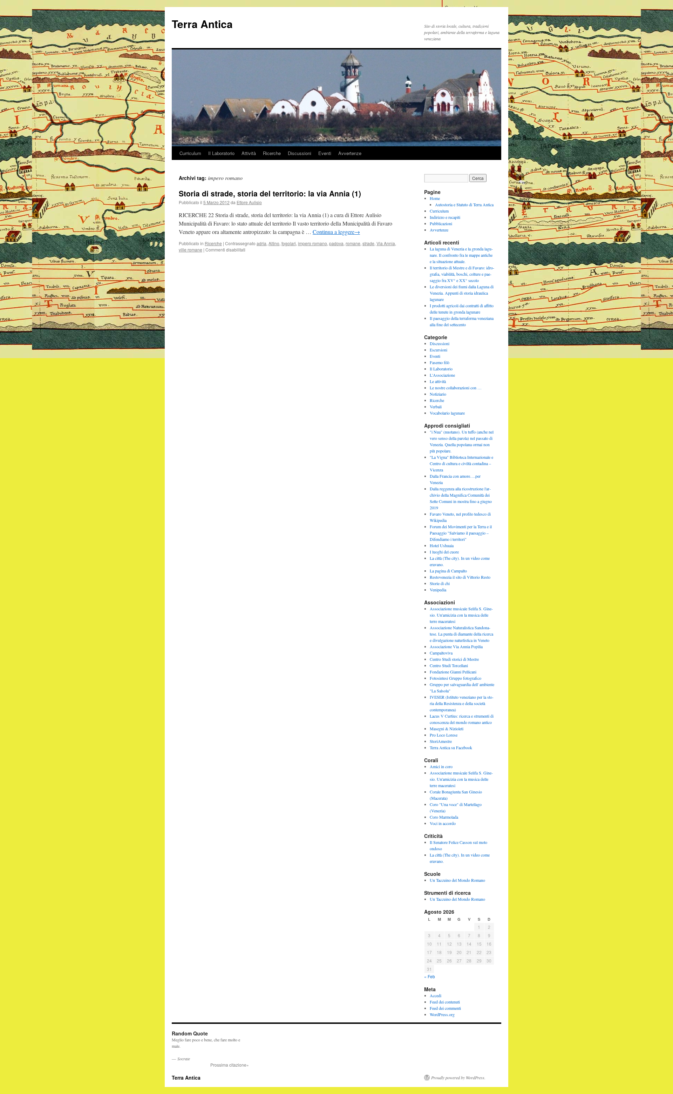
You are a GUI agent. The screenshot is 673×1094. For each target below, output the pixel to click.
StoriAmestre (441, 741)
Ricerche (272, 153)
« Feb (429, 976)
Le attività (438, 381)
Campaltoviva (441, 653)
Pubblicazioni (441, 223)
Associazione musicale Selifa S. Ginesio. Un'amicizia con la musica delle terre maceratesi (461, 615)
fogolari (288, 243)
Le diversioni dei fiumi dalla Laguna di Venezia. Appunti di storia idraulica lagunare (462, 293)
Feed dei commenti (445, 1008)
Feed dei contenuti (445, 1002)
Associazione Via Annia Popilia (456, 646)
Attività (249, 153)
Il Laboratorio (221, 153)
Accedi (435, 995)
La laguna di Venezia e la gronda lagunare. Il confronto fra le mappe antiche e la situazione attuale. (461, 255)
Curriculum (190, 153)
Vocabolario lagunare (447, 413)
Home (435, 198)
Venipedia (438, 589)
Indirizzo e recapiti (445, 217)
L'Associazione (442, 375)
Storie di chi (440, 583)
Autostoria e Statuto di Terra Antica (464, 204)
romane (353, 243)
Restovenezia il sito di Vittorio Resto (460, 577)
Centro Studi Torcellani (449, 665)
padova (336, 243)
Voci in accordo (443, 823)
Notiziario (438, 394)
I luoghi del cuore (444, 552)
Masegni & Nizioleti (446, 728)
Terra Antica (202, 23)
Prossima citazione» (229, 1065)
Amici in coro (441, 766)
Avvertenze (349, 153)
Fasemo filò (439, 362)
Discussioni (299, 153)
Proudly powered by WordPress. (458, 1077)
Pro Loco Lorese (443, 735)
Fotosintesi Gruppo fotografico (455, 678)
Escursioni (438, 350)
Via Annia (385, 243)
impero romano (312, 243)
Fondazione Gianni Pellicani (453, 671)
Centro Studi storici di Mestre (454, 659)
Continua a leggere (336, 231)
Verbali (436, 406)
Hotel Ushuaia (442, 545)
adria (261, 243)
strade (368, 243)
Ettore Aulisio (249, 202)
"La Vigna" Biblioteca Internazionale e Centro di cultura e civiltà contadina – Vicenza (461, 463)
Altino (273, 243)
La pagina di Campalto (448, 570)
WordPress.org (442, 1014)
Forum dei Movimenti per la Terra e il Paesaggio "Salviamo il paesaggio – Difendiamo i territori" (461, 533)
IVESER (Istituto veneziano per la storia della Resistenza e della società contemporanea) (462, 703)
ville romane (190, 250)
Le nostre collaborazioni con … (456, 387)
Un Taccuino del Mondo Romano (457, 880)
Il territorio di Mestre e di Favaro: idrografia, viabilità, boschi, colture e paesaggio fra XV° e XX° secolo (462, 274)
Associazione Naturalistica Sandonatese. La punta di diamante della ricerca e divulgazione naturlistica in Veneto (461, 634)
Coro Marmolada (444, 817)
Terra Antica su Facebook (451, 747)
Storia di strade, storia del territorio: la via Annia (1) (270, 193)
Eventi (324, 153)
